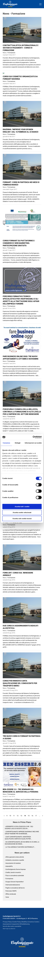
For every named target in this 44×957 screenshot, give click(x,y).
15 (28, 815)
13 (21, 815)
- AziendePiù (9, 866)
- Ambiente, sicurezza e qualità (14, 860)
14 (25, 815)
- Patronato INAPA (10, 891)
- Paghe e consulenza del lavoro (15, 888)
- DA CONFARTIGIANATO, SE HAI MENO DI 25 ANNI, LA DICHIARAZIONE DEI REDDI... (22, 843)
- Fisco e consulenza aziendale (14, 875)
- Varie (7, 897)
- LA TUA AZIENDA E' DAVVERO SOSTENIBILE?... (20, 847)
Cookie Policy (16, 922)
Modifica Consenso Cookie (30, 922)
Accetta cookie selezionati (22, 512)
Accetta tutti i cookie (22, 506)
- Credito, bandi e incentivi (13, 872)
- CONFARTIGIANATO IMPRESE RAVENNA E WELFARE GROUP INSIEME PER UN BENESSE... (22, 832)
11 (14, 815)
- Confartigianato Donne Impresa (15, 869)
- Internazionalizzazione (12, 885)
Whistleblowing (25, 924)
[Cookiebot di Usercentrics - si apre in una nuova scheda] (33, 437)
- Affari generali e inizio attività (14, 857)
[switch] (39, 484)
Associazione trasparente (11, 924)
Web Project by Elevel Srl (9, 928)
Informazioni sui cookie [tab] (33, 443)
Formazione (11, 52)
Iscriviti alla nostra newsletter (12, 926)
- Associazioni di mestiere (13, 863)
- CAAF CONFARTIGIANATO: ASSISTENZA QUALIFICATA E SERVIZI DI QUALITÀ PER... (18, 838)
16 (32, 815)
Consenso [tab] (6, 443)
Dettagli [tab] (17, 443)
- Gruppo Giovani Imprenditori (14, 881)
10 (10, 815)
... (39, 815)
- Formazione (9, 878)
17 (36, 815)
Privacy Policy (7, 922)
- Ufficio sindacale (10, 894)
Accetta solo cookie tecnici (22, 518)
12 (17, 815)
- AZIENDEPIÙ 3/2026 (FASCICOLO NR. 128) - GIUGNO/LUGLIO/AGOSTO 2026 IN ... (19, 827)
